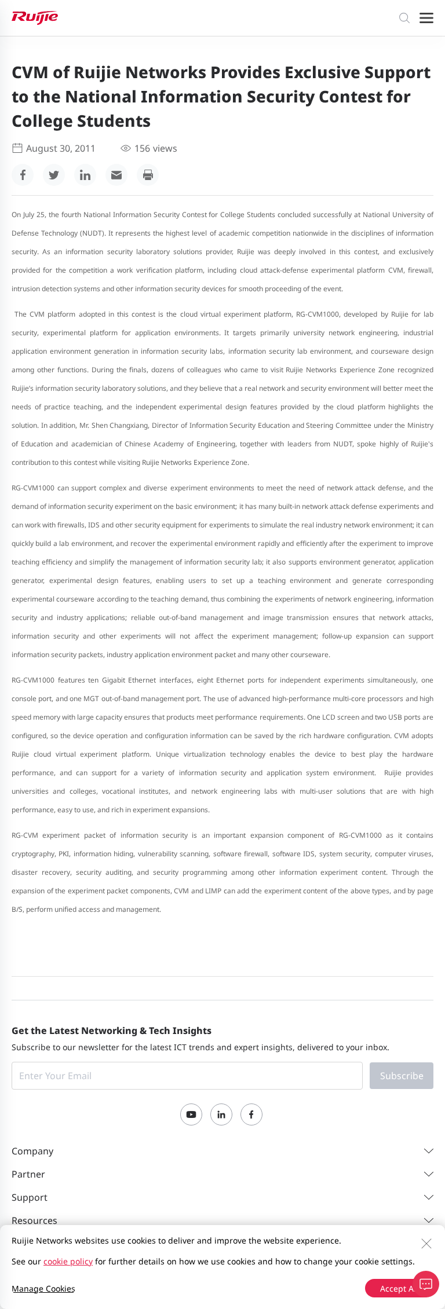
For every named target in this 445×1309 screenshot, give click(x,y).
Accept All (399, 1288)
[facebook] (23, 175)
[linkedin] (85, 175)
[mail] (116, 175)
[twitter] (54, 175)
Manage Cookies (43, 1288)
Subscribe (402, 1075)
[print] (148, 175)
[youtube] (191, 1114)
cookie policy (68, 1261)
